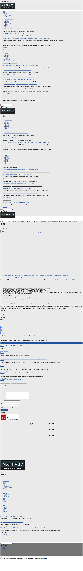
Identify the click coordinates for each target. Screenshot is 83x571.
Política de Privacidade (7, 537)
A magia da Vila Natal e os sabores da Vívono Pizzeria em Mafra (19, 100)
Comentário (3, 398)
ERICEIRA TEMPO (41, 430)
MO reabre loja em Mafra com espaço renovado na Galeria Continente (20, 72)
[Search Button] (12, 209)
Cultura (6, 20)
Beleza (6, 53)
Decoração (7, 55)
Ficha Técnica (5, 534)
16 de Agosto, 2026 (4, 385)
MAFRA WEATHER (41, 424)
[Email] (41, 331)
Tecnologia (7, 27)
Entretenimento (6, 494)
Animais (7, 51)
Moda (6, 56)
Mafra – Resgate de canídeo (10, 63)
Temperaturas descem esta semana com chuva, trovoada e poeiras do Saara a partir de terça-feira (27, 86)
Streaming (5, 47)
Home (4, 11)
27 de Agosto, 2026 (4, 351)
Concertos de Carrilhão (7, 487)
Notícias (4, 12)
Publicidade (5, 102)
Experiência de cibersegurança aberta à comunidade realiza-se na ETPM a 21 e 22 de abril (25, 91)
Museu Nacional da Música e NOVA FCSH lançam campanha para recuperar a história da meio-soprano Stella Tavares (33, 40)
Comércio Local (6, 49)
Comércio (7, 54)
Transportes (5, 511)
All (6, 13)
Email (1, 403)
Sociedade (7, 26)
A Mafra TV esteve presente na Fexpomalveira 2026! (13, 383)
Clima (6, 17)
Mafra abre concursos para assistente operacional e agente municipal (20, 77)
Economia (7, 22)
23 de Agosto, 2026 (4, 364)
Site (1, 405)
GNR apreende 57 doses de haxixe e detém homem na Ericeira (18, 31)
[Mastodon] (41, 329)
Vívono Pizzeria (7, 95)
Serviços (7, 58)
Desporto (7, 21)
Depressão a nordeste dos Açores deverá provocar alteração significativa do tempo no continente (27, 45)
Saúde (6, 25)
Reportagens (5, 48)
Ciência (6, 16)
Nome (2, 401)
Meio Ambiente (8, 23)
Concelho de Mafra (9, 19)
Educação (5, 493)
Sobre (4, 536)
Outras (4, 499)
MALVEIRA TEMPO (41, 436)
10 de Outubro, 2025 (4, 226)
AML (4, 476)
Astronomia (7, 14)
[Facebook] (41, 327)
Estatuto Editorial (6, 535)
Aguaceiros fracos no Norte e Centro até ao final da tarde (17, 35)
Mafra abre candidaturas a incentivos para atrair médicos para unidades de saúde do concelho (26, 67)
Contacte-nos (5, 538)
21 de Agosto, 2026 (4, 371)
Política (6, 24)
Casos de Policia (8, 15)
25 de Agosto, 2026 (4, 357)
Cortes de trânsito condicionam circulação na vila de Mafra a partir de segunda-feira (21, 376)
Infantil (4, 495)
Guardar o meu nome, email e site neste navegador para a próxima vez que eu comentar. (19, 407)
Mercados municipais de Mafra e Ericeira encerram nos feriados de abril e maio (22, 81)
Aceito (45, 558)
